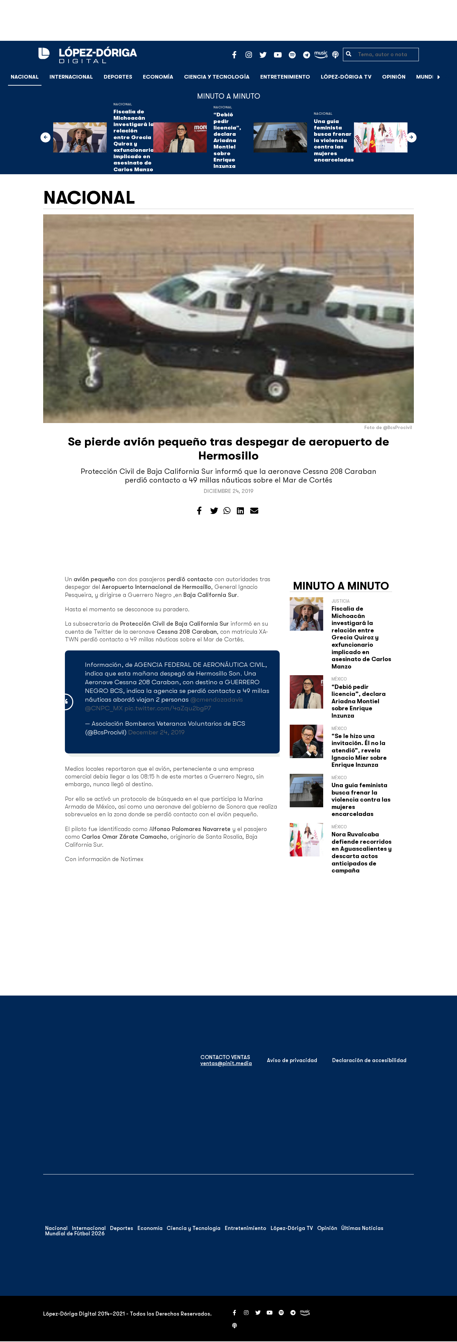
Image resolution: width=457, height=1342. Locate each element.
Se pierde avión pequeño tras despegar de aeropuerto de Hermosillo (228, 448)
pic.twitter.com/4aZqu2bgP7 (167, 708)
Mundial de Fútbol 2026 (75, 1233)
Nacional (25, 77)
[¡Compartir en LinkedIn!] (240, 511)
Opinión (393, 77)
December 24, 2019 (156, 732)
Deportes (118, 77)
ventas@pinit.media (226, 1063)
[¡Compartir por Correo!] (254, 511)
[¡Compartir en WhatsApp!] (227, 511)
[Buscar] (448, 77)
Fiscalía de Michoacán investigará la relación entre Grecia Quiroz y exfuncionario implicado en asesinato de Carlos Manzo (133, 141)
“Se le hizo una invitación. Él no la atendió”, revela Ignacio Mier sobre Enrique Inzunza (359, 750)
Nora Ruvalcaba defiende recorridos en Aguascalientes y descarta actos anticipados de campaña (362, 852)
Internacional (71, 77)
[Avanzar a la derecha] (439, 77)
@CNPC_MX (104, 708)
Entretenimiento (285, 77)
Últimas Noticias (362, 1228)
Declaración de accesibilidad (369, 1060)
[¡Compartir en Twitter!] (214, 511)
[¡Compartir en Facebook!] (199, 511)
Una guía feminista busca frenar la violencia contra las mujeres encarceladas (334, 140)
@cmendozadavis (216, 699)
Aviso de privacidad (292, 1060)
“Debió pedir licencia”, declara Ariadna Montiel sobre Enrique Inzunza (227, 140)
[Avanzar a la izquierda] (45, 137)
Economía (158, 77)
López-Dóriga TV (346, 77)
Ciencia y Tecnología (217, 77)
